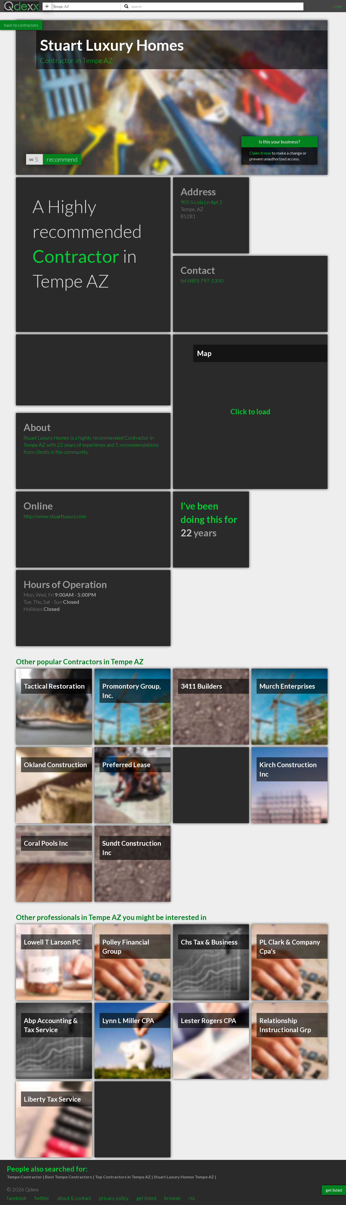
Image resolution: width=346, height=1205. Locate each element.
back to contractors (21, 25)
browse (172, 1198)
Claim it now (260, 152)
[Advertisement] (93, 369)
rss (191, 1198)
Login (337, 6)
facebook (17, 1198)
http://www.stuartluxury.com (55, 516)
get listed (146, 1198)
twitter (41, 1198)
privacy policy (114, 1198)
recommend (62, 159)
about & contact (74, 1198)
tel (202, 280)
